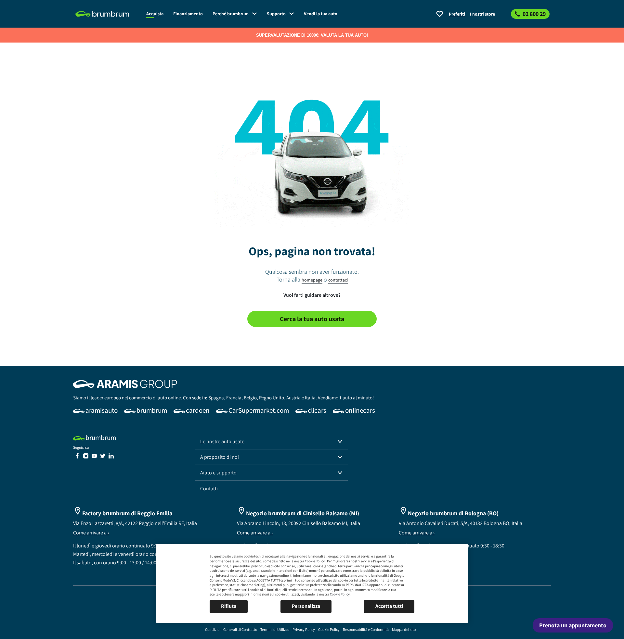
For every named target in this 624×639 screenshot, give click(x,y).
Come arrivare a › (91, 532)
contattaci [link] (338, 280)
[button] (271, 441)
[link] (107, 14)
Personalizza (306, 606)
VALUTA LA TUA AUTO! (344, 35)
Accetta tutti (389, 606)
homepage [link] (312, 280)
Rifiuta (228, 606)
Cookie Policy (315, 561)
